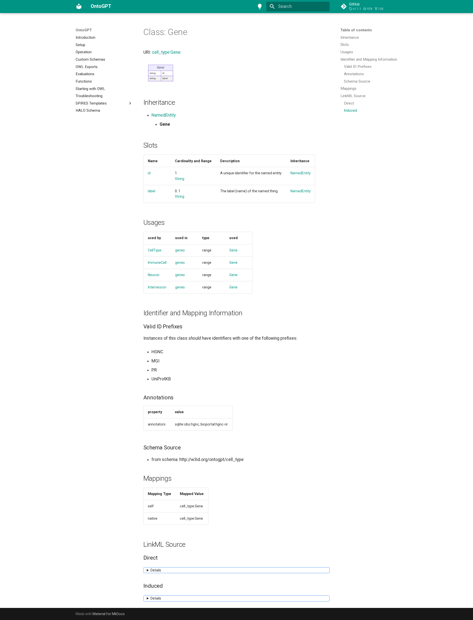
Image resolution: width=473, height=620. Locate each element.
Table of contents (356, 30)
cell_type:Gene (166, 52)
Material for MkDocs (109, 614)
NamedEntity (164, 115)
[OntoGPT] (78, 6)
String (179, 179)
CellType (154, 250)
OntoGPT (84, 30)
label (151, 191)
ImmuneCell (157, 263)
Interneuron (157, 287)
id (149, 173)
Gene (233, 250)
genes (180, 250)
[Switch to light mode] (259, 6)
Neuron (153, 275)
